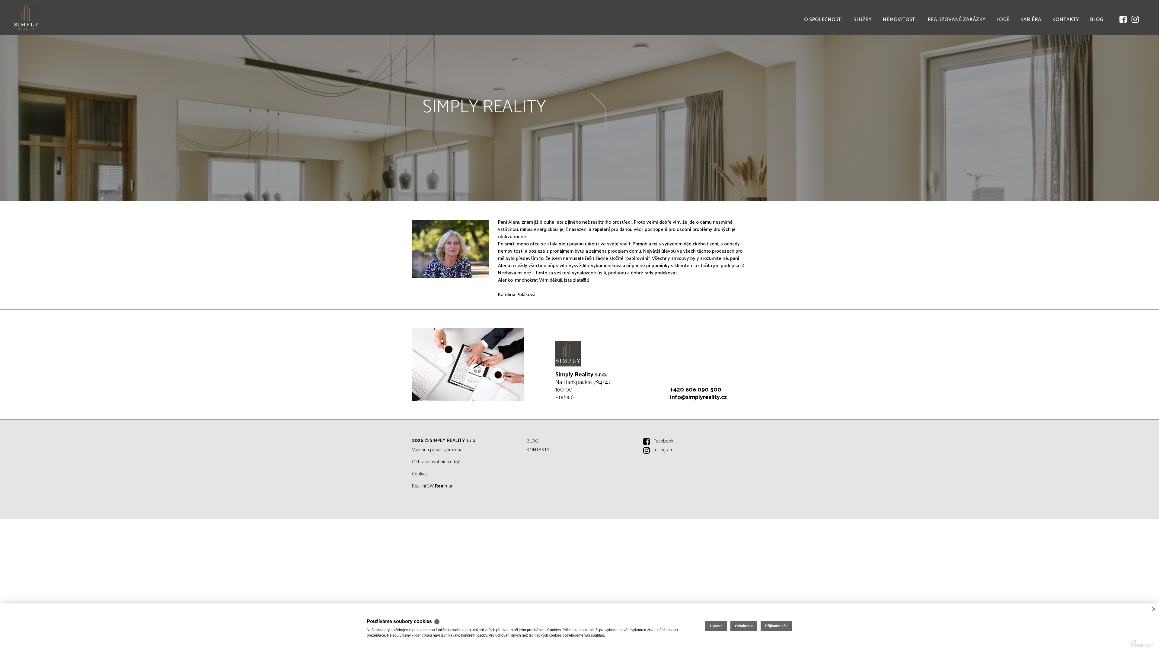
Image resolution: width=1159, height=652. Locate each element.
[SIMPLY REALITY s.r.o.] (50, 17)
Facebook (663, 441)
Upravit (716, 626)
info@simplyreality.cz (698, 397)
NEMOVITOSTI (900, 19)
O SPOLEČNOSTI (823, 19)
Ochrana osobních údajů (436, 462)
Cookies (420, 474)
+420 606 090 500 (695, 390)
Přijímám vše (776, 626)
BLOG (1096, 19)
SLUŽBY (863, 19)
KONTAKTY (1065, 19)
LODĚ (1002, 19)
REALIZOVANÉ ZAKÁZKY (956, 19)
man (444, 486)
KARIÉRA (1030, 19)
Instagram (663, 450)
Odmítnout (744, 626)
